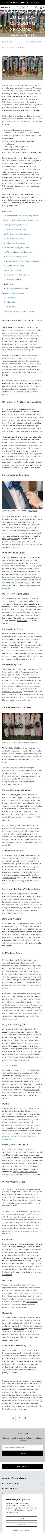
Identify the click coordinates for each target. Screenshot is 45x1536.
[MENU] (1, 7)
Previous (32, 42)
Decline (21, 1524)
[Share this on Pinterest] (25, 1418)
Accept (21, 1518)
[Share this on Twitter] (13, 1418)
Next (39, 42)
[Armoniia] (22, 7)
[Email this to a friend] (31, 1418)
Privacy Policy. (12, 1512)
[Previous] (3, 2)
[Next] (42, 2)
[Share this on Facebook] (19, 1418)
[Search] (36, 7)
